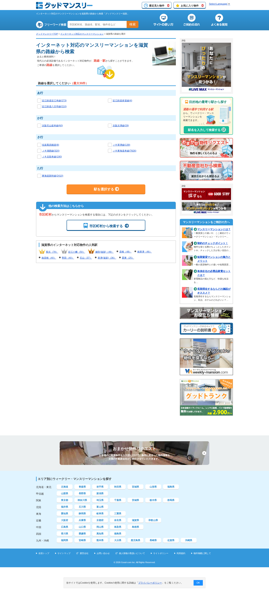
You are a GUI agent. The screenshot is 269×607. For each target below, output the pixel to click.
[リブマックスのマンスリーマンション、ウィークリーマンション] (206, 90)
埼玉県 (100, 500)
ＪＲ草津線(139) (121, 144)
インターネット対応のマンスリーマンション (82, 34)
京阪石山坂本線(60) (52, 125)
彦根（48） (125, 251)
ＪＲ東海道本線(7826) (124, 150)
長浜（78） (52, 252)
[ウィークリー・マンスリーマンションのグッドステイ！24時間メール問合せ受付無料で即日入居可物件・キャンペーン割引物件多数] (206, 198)
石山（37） (86, 257)
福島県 (170, 486)
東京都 (64, 500)
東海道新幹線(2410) (52, 175)
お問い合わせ (103, 553)
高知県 (100, 533)
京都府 (100, 520)
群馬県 (170, 500)
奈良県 (117, 520)
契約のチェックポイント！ (212, 243)
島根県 (135, 527)
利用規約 (181, 553)
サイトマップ (64, 553)
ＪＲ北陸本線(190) (52, 156)
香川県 (64, 533)
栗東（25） (128, 257)
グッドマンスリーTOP (47, 34)
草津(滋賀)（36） (107, 257)
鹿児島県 (135, 540)
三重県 (117, 513)
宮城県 (135, 486)
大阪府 (64, 520)
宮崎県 (82, 540)
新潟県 (100, 493)
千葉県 (117, 500)
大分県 (117, 540)
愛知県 (64, 513)
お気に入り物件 (192, 5)
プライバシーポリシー (150, 582)
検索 (132, 24)
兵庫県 (82, 520)
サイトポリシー (160, 553)
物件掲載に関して (202, 553)
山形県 (153, 486)
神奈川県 (82, 500)
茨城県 (135, 500)
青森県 (82, 486)
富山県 (100, 506)
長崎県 (153, 540)
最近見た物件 (159, 5)
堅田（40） (68, 257)
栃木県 (153, 500)
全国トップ (43, 553)
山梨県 (64, 493)
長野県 (82, 493)
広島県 (64, 527)
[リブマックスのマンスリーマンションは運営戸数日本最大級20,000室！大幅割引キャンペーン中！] (206, 212)
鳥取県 (117, 527)
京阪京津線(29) (121, 125)
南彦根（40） (49, 257)
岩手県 (100, 486)
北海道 (64, 486)
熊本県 (100, 540)
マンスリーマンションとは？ (214, 229)
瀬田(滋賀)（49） (104, 252)
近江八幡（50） (76, 252)
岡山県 (100, 527)
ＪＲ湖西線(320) (50, 150)
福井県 (64, 506)
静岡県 (82, 513)
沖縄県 (188, 540)
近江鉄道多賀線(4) (122, 100)
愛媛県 (82, 533)
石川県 (82, 506)
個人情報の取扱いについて (132, 553)
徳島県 (117, 533)
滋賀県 (135, 520)
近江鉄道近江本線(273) (54, 100)
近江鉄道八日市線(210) (54, 106)
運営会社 (84, 553)
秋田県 (117, 486)
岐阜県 (100, 513)
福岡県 (64, 540)
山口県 (82, 527)
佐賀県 (170, 540)
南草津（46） (144, 251)
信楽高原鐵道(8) (50, 144)
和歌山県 (153, 520)
